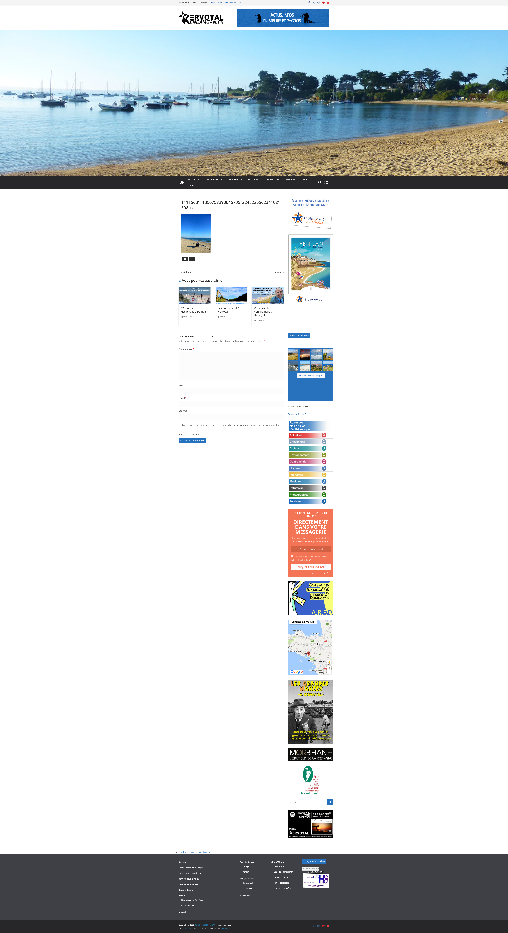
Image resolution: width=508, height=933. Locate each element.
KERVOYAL (191, 179)
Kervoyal (182, 862)
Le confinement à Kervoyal (228, 309)
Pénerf (246, 872)
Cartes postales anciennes (190, 873)
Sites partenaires (271, 179)
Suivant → (279, 272)
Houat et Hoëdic (281, 883)
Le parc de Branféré (282, 888)
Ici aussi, (191, 185)
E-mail (182, 398)
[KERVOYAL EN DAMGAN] (182, 182)
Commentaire (186, 349)
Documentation (186, 890)
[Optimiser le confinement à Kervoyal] (268, 288)
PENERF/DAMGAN (211, 179)
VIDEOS (182, 895)
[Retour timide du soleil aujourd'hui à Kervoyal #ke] (305, 354)
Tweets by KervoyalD (297, 414)
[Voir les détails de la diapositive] (310, 269)
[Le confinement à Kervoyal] (231, 288)
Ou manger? (248, 888)
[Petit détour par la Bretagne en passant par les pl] (305, 366)
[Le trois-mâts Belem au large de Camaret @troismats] (316, 354)
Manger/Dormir (247, 878)
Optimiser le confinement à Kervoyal (263, 311)
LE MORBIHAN (232, 179)
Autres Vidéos (187, 905)
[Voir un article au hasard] (326, 182)
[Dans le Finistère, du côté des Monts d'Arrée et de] (293, 354)
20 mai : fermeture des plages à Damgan (194, 309)
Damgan (246, 866)
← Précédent (185, 272)
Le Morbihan (279, 866)
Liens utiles (290, 179)
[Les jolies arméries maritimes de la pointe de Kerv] (316, 366)
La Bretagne (252, 179)
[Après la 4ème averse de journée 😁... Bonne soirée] (328, 354)
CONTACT (305, 179)
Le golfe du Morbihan (283, 872)
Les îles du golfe (281, 877)
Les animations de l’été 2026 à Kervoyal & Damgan (231, 2)
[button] (197, 179)
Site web (183, 410)
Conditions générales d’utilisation (195, 852)
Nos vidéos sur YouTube (192, 900)
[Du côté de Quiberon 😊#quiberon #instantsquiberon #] (328, 366)
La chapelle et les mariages (191, 867)
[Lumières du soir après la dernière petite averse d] (293, 366)
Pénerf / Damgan (247, 862)
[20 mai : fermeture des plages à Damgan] (195, 288)
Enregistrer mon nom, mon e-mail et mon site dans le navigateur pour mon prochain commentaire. (231, 425)
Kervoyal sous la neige (189, 879)
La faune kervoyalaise (188, 884)
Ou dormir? (248, 883)
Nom (182, 385)
